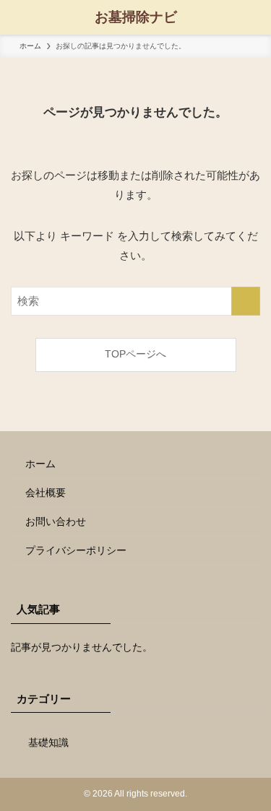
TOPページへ (135, 354)
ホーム (40, 464)
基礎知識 (48, 742)
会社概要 (45, 492)
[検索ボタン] (253, 17)
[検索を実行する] (245, 301)
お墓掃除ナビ (136, 18)
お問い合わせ (55, 521)
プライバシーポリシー (75, 550)
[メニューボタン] (17, 17)
